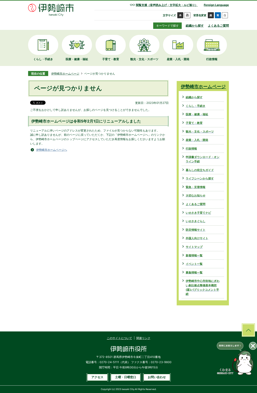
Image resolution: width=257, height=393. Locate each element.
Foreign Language (216, 5)
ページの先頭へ (248, 330)
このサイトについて (119, 338)
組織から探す (195, 25)
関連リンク (143, 338)
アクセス (97, 377)
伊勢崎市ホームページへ (51, 149)
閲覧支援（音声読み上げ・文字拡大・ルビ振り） (167, 5)
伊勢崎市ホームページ (65, 73)
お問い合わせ (157, 377)
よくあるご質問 (218, 25)
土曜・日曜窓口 (125, 377)
